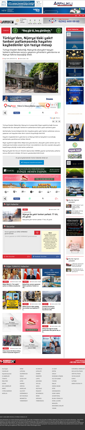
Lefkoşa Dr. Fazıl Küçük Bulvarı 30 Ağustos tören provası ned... (77, 265)
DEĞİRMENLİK (24, 393)
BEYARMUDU (39, 393)
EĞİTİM (54, 371)
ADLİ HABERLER (6, 386)
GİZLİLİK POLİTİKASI (77, 371)
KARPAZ (22, 384)
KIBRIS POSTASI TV (77, 384)
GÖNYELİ (22, 386)
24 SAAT (54, 369)
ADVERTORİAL (56, 396)
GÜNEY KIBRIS (56, 393)
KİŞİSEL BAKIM (56, 386)
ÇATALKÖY (39, 371)
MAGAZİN (54, 403)
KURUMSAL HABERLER (78, 369)
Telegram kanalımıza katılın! (32, 162)
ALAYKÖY (22, 391)
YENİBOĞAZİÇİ (40, 401)
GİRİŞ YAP (37, 232)
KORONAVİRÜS (56, 391)
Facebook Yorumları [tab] (41, 256)
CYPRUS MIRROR (7, 391)
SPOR (53, 388)
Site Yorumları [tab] (10, 256)
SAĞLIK (54, 374)
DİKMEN (38, 374)
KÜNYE (73, 379)
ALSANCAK (39, 369)
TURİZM (54, 381)
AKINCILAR (23, 388)
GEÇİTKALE (39, 388)
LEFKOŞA (22, 371)
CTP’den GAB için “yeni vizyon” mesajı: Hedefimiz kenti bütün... (77, 207)
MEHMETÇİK (23, 398)
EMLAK (54, 384)
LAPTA (38, 379)
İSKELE (22, 376)
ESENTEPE (39, 376)
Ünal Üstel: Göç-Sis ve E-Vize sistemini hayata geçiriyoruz (78, 270)
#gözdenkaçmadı (6, 374)
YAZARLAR (5, 371)
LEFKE (21, 381)
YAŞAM (54, 408)
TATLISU (38, 384)
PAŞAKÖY (38, 391)
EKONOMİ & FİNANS (57, 376)
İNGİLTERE (5, 381)
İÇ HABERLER (5, 376)
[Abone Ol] (55, 118)
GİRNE (21, 369)
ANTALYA (4, 393)
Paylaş (17, 113)
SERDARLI (39, 398)
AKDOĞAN (39, 381)
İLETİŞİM (74, 381)
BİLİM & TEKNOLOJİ (57, 398)
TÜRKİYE (6, 30)
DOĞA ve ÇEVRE (56, 401)
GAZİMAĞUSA (24, 374)
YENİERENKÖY (24, 401)
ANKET (4, 388)
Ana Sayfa (5, 369)
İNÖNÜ (38, 396)
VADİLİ (38, 386)
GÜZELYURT (23, 379)
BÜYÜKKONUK (24, 396)
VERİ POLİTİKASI (76, 374)
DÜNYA (4, 384)
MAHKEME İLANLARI (58, 406)
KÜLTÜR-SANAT (56, 379)
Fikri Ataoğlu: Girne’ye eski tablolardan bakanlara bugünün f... (77, 212)
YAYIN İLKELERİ (76, 376)
